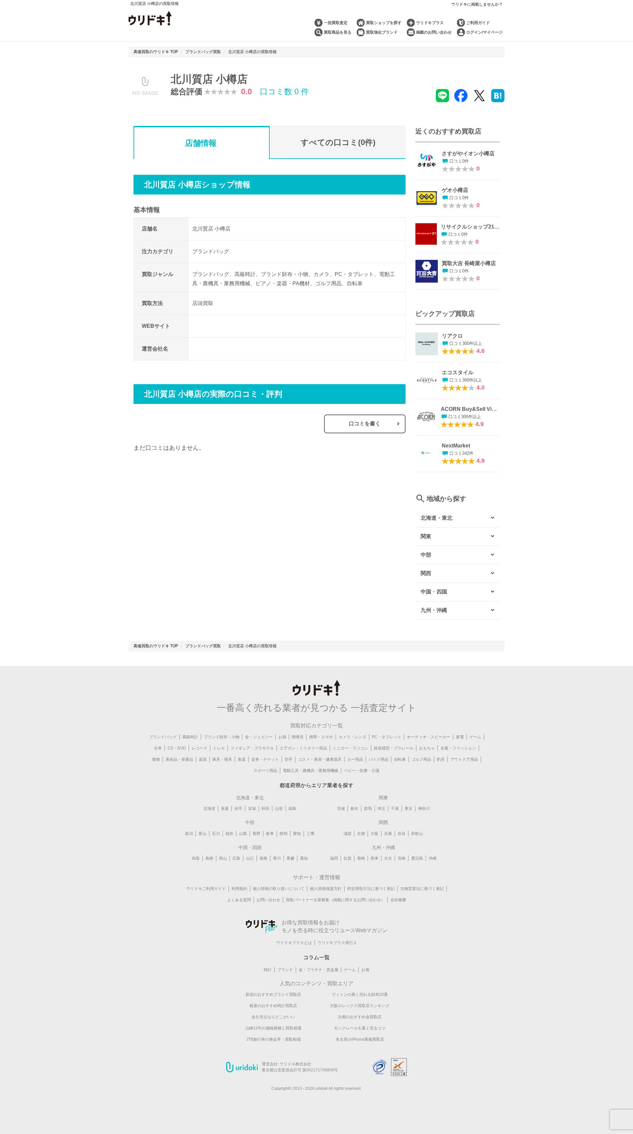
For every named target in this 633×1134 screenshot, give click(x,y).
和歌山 (417, 833)
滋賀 (347, 833)
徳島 (263, 858)
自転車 (400, 759)
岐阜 (270, 833)
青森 (225, 808)
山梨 (243, 833)
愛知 (297, 833)
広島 (236, 858)
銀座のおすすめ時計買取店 (273, 1005)
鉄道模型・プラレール (393, 748)
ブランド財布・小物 (221, 737)
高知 (304, 858)
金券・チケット (265, 759)
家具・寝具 (222, 759)
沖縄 (433, 858)
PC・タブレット (386, 737)
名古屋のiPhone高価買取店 (360, 1039)
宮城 (252, 808)
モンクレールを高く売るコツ (359, 1028)
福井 (229, 833)
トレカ (219, 748)
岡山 (223, 858)
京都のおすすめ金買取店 (359, 1017)
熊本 (374, 858)
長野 (256, 833)
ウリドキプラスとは (294, 942)
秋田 (265, 808)
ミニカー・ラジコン (350, 748)
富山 (202, 833)
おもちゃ (427, 748)
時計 (268, 969)
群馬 (368, 808)
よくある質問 (239, 900)
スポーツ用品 (265, 770)
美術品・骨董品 (179, 759)
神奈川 (424, 808)
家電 (460, 737)
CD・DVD (176, 748)
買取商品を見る (337, 32)
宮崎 (402, 858)
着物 (156, 759)
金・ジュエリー (259, 737)
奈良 (402, 833)
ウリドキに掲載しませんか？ (477, 4)
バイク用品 (378, 759)
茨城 (341, 808)
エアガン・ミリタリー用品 (303, 748)
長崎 (361, 858)
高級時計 (190, 737)
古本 (158, 748)
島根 (209, 858)
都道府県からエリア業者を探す (316, 785)
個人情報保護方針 (326, 888)
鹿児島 (417, 858)
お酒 (282, 737)
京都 (361, 833)
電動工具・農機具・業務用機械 (310, 770)
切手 (288, 759)
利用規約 (239, 888)
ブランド (285, 969)
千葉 (395, 808)
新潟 (189, 833)
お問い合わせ (268, 900)
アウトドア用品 (464, 759)
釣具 (441, 759)
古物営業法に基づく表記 (422, 888)
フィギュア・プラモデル (252, 748)
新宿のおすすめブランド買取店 (273, 994)
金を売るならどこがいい (273, 1017)
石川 (216, 833)
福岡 (334, 858)
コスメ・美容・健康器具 (320, 759)
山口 (250, 858)
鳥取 (196, 858)
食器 (242, 759)
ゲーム (475, 737)
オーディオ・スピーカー (428, 737)
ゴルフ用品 (421, 759)
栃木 (354, 808)
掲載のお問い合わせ (434, 32)
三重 (311, 833)
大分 (388, 858)
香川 (277, 858)
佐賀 (347, 858)
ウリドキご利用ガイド (206, 888)
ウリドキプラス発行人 (337, 942)
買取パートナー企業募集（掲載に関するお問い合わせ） (335, 900)
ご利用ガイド (478, 22)
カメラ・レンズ (352, 737)
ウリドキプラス (430, 22)
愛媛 (290, 858)
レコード (199, 748)
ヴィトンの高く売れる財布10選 (360, 994)
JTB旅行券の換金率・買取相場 (273, 1039)
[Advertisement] (201, 524)
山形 (279, 808)
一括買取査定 (335, 22)
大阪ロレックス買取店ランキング (359, 1005)
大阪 (374, 833)
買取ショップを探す (384, 22)
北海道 (209, 808)
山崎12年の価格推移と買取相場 (273, 1028)
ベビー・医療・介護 (361, 770)
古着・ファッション (458, 748)
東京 (408, 808)
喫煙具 (298, 737)
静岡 (283, 833)
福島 (292, 808)
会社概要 (398, 900)
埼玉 (381, 808)
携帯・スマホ (321, 737)
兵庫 (388, 833)
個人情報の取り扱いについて (278, 888)
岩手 (238, 808)
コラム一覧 (316, 957)
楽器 (203, 759)
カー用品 (355, 759)
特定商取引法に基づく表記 (371, 888)
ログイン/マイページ (484, 32)
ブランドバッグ (163, 737)
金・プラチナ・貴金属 (318, 969)
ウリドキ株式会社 (295, 1064)
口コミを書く (364, 423)
